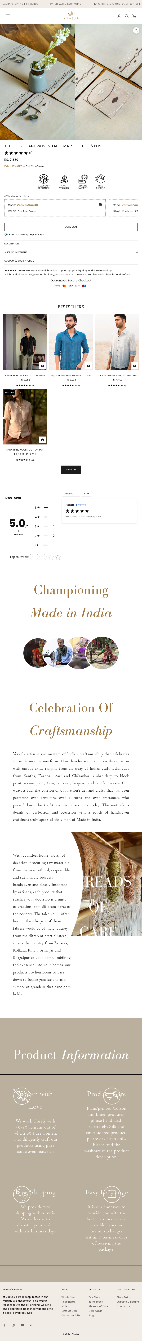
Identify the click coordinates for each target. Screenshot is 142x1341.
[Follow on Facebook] (4, 1325)
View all (71, 469)
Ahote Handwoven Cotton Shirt (25, 375)
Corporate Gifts (70, 1315)
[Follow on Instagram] (13, 1325)
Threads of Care (98, 1306)
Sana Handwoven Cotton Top (24, 449)
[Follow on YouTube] (22, 1325)
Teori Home (68, 1301)
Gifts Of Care (69, 1311)
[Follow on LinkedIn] (31, 1325)
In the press (96, 1301)
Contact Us (123, 1306)
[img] (16, 153)
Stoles (65, 1306)
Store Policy (124, 1297)
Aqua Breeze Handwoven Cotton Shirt (71, 375)
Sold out (71, 227)
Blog (91, 1315)
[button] (44, 508)
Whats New (68, 1297)
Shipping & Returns (128, 1301)
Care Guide (95, 1311)
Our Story (94, 1297)
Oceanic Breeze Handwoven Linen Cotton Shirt (117, 375)
